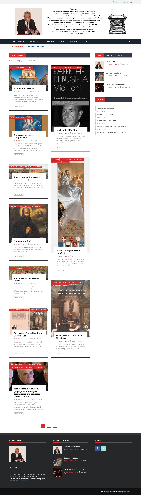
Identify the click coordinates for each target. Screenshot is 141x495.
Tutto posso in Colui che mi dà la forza (69, 336)
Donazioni (73, 41)
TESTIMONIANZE (20, 67)
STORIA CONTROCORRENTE (17, 367)
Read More (18, 106)
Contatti (88, 41)
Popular (109, 55)
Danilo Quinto (18, 41)
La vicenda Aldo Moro (67, 130)
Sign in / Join (127, 2)
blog (61, 41)
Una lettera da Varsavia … (27, 177)
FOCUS (12, 67)
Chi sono (50, 41)
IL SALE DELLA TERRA (30, 365)
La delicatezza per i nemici (35, 46)
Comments (119, 55)
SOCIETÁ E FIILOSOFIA (78, 159)
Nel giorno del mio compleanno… (23, 136)
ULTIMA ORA (29, 67)
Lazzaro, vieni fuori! (113, 73)
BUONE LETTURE (57, 282)
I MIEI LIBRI (71, 282)
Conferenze (35, 41)
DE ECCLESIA (56, 159)
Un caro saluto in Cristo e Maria (26, 279)
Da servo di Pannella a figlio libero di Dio (28, 334)
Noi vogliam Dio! (22, 241)
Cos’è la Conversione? (114, 61)
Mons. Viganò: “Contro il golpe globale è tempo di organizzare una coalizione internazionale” (28, 392)
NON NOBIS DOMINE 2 (25, 88)
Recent (99, 55)
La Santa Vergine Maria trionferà (68, 251)
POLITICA (60, 67)
